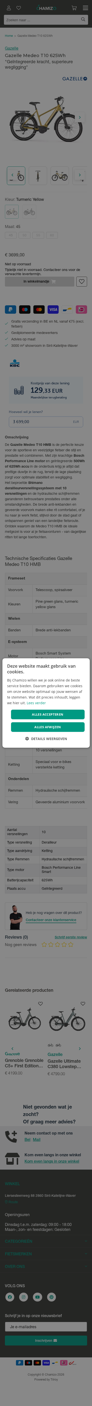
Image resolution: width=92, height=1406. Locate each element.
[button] (46, 739)
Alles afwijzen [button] (47, 727)
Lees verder (36, 703)
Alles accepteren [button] (47, 714)
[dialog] (46, 703)
